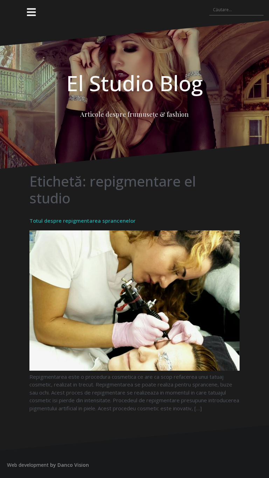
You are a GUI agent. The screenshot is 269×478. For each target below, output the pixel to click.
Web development (28, 465)
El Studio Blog (134, 83)
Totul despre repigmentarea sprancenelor (82, 220)
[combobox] (236, 9)
